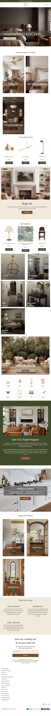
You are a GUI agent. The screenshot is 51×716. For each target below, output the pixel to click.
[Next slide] (47, 150)
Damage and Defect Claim (7, 677)
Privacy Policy (4, 691)
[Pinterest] (49, 704)
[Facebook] (44, 704)
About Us (3, 672)
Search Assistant (5, 681)
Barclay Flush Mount (42, 156)
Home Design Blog (5, 697)
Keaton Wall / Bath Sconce (25, 156)
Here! (32, 1)
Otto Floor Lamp (9, 156)
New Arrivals (25, 224)
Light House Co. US (12, 708)
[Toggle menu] (2, 4)
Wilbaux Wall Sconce (42, 243)
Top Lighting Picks (25, 137)
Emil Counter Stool (9, 243)
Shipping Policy (5, 693)
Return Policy (4, 689)
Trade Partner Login (5, 670)
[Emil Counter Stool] (9, 234)
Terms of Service (5, 695)
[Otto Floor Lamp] (9, 147)
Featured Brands (5, 699)
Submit (25, 655)
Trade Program (4, 668)
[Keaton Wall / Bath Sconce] (25, 147)
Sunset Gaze (25, 243)
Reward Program (5, 683)
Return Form (4, 679)
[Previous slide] (3, 150)
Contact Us (4, 674)
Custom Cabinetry (5, 685)
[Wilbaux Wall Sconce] (42, 234)
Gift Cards (3, 687)
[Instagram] (46, 704)
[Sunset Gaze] (25, 234)
